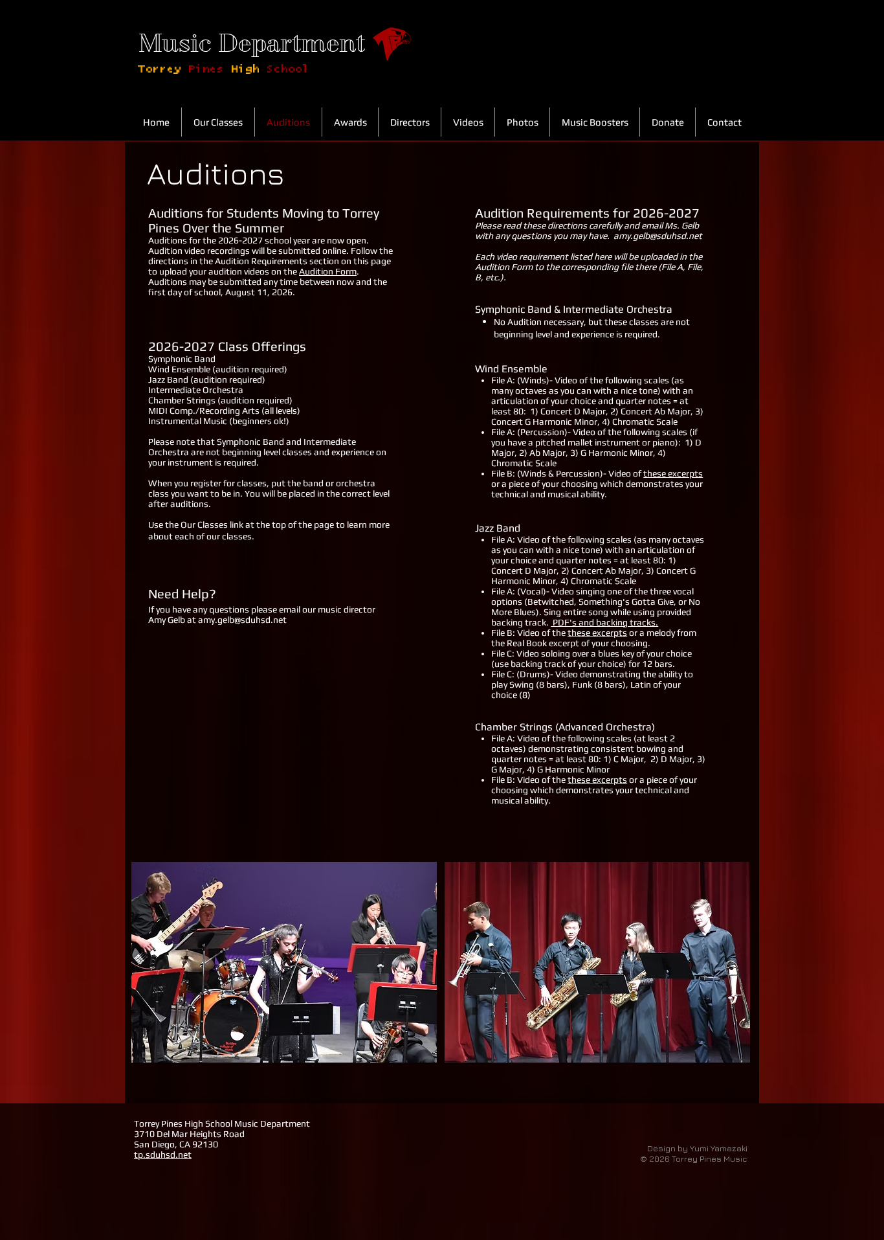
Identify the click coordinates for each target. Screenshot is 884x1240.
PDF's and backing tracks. (604, 622)
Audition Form (328, 271)
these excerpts (673, 473)
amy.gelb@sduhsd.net (242, 619)
